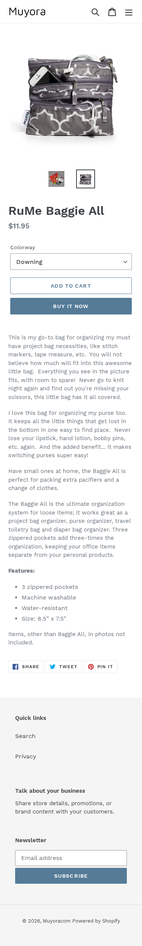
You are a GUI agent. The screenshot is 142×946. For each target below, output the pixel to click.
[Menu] (128, 11)
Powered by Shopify (96, 921)
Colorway (22, 247)
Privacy (25, 756)
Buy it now (71, 306)
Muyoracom (56, 921)
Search (25, 736)
